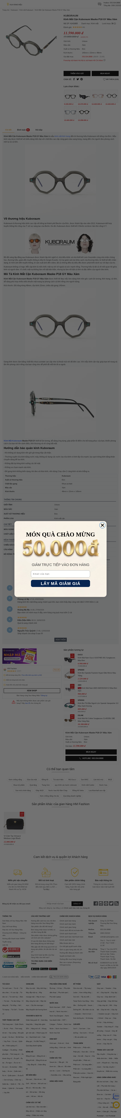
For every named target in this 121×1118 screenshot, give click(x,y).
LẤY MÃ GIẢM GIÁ (60, 583)
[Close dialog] (102, 525)
